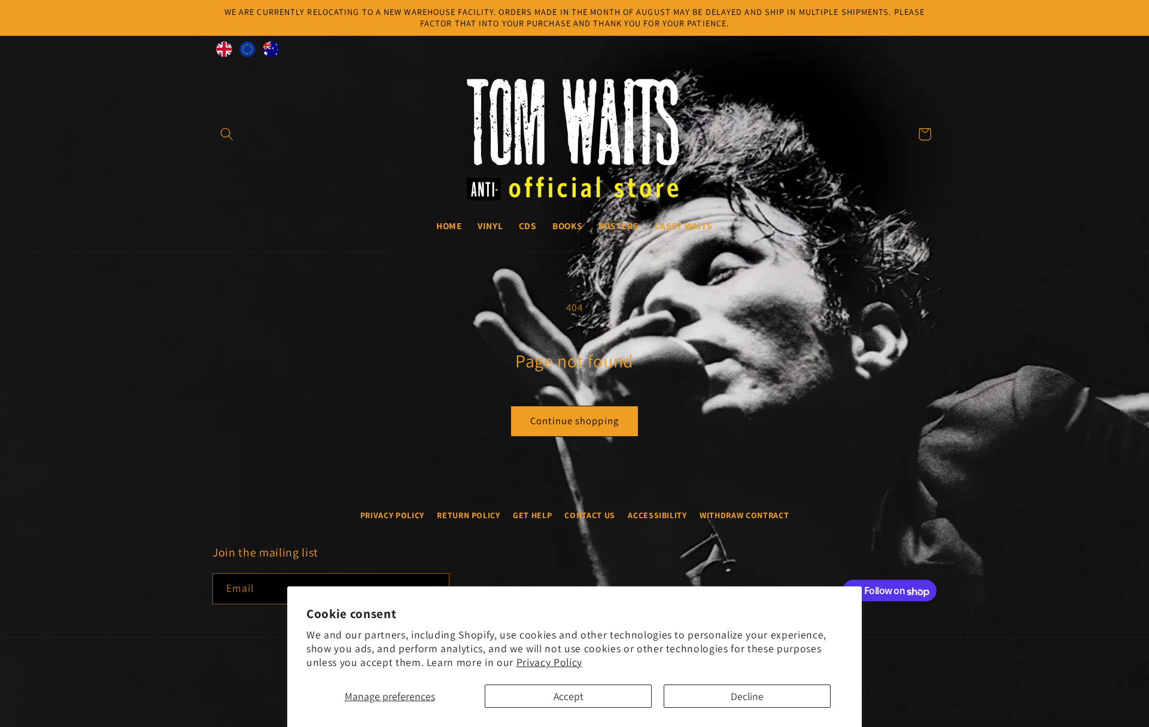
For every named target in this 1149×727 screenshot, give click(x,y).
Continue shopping (574, 420)
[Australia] (270, 52)
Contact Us (589, 514)
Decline (747, 696)
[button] (226, 134)
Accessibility (657, 514)
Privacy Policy (549, 662)
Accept (568, 696)
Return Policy (468, 514)
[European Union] (247, 52)
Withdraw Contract (744, 514)
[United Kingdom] (224, 52)
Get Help (532, 514)
